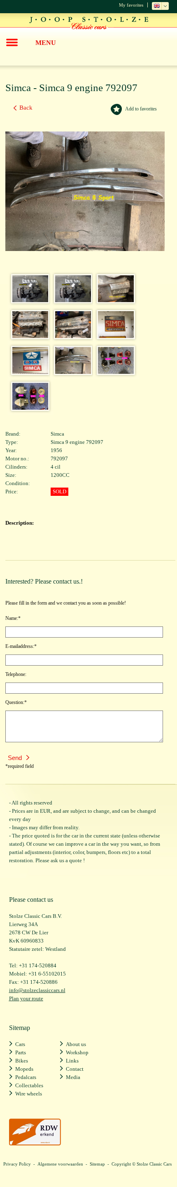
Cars (20, 1044)
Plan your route (26, 998)
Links (72, 1061)
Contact (75, 1069)
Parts (20, 1052)
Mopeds (24, 1069)
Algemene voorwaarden (60, 1163)
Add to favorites (141, 109)
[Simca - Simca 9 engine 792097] (27, 299)
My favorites (131, 4)
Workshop (77, 1052)
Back (26, 107)
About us (76, 1044)
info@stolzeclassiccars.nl (37, 990)
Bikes (21, 1061)
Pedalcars (25, 1077)
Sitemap (97, 1163)
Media (73, 1077)
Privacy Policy (17, 1163)
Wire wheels (28, 1094)
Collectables (29, 1085)
